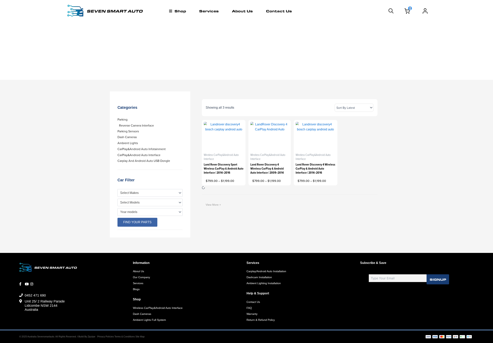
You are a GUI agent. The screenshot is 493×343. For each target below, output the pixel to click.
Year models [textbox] (128, 212)
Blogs (136, 289)
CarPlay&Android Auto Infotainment (141, 149)
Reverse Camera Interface (136, 125)
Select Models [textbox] (130, 202)
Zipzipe (91, 336)
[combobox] (150, 193)
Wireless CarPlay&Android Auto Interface (158, 307)
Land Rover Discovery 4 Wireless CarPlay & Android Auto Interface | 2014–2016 (315, 168)
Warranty (251, 313)
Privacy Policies (105, 336)
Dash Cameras (127, 137)
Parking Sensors (128, 131)
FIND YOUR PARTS (137, 222)
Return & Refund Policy (260, 319)
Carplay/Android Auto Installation (266, 271)
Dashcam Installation (259, 277)
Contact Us (279, 10)
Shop (180, 10)
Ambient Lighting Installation (263, 283)
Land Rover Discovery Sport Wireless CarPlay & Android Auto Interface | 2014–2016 (223, 168)
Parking (122, 119)
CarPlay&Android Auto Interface (138, 155)
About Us (242, 10)
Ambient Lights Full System (149, 319)
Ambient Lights (127, 143)
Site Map (140, 336)
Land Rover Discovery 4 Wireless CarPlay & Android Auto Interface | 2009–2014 (267, 168)
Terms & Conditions (124, 336)
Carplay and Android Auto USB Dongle (143, 161)
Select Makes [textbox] (129, 192)
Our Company (141, 277)
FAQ (249, 307)
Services (209, 10)
